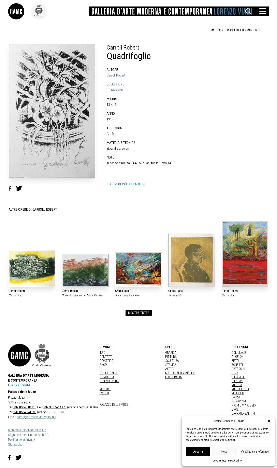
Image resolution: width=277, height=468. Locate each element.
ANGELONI (238, 357)
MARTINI (237, 385)
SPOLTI (236, 409)
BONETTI (237, 365)
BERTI (235, 361)
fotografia (173, 377)
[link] (19, 11)
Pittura (171, 357)
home (212, 30)
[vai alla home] (19, 355)
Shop (103, 365)
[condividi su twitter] (20, 188)
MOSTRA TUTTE (138, 313)
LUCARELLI (238, 377)
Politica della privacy (21, 440)
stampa (170, 365)
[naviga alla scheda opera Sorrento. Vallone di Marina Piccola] (85, 270)
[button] (269, 421)
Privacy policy (235, 460)
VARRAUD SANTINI (243, 413)
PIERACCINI (115, 90)
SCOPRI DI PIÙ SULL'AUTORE (126, 184)
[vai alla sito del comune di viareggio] (42, 355)
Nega (224, 451)
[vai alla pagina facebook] (11, 457)
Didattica (106, 361)
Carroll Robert (116, 75)
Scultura (172, 361)
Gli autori (107, 377)
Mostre (105, 389)
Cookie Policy (219, 460)
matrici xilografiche (180, 373)
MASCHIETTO (240, 389)
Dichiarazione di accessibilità (27, 430)
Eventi (104, 393)
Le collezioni (109, 373)
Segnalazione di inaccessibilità (28, 435)
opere (221, 30)
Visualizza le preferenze (255, 451)
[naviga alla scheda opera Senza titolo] (32, 268)
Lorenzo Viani (109, 381)
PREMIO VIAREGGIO (244, 405)
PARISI (236, 397)
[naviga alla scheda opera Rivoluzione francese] (138, 269)
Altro (169, 369)
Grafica (170, 353)
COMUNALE (239, 353)
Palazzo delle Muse (114, 405)
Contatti (106, 357)
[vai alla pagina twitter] (20, 457)
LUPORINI (237, 381)
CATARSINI (238, 369)
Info (102, 353)
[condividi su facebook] (12, 188)
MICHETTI (238, 393)
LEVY (235, 373)
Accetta (198, 451)
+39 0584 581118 (24, 407)
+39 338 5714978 (54, 407)
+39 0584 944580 (24, 412)
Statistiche (15, 444)
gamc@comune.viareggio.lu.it (36, 417)
